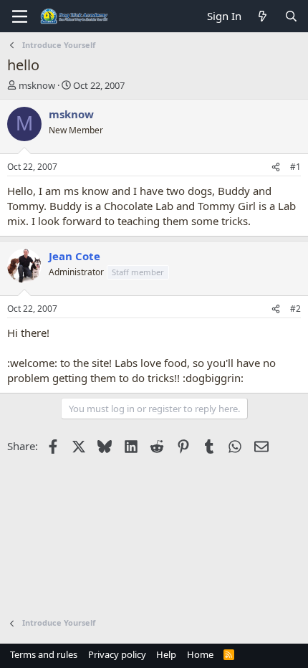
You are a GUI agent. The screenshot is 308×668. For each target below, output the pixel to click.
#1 (295, 167)
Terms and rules (43, 654)
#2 (295, 308)
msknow (37, 85)
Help (166, 654)
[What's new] (262, 16)
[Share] (275, 167)
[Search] (291, 16)
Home (200, 654)
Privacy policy (117, 654)
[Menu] (20, 16)
